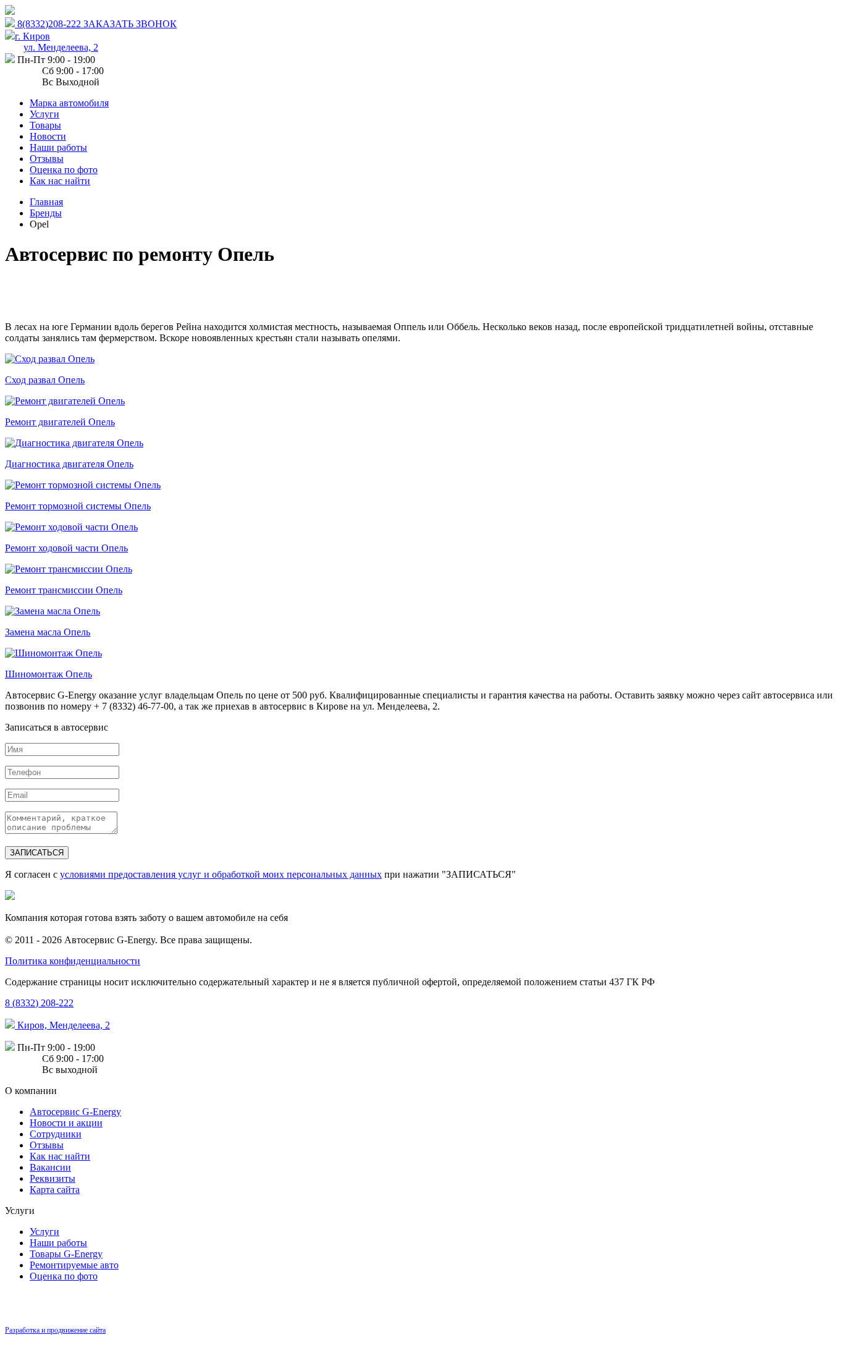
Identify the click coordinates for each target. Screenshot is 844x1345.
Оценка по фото (64, 169)
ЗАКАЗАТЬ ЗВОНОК (130, 24)
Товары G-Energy (66, 1254)
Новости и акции (66, 1123)
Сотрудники (56, 1134)
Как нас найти (60, 181)
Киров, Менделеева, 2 (62, 1025)
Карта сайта (55, 1189)
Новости (48, 136)
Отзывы (47, 158)
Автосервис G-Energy (75, 1111)
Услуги (44, 114)
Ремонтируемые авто (74, 1265)
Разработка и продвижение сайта (55, 1330)
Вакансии (50, 1167)
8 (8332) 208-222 (39, 1003)
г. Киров (56, 42)
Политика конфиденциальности (72, 961)
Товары (45, 125)
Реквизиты (52, 1178)
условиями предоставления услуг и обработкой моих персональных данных (221, 874)
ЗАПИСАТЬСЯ (37, 852)
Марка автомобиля (69, 103)
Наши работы (58, 147)
